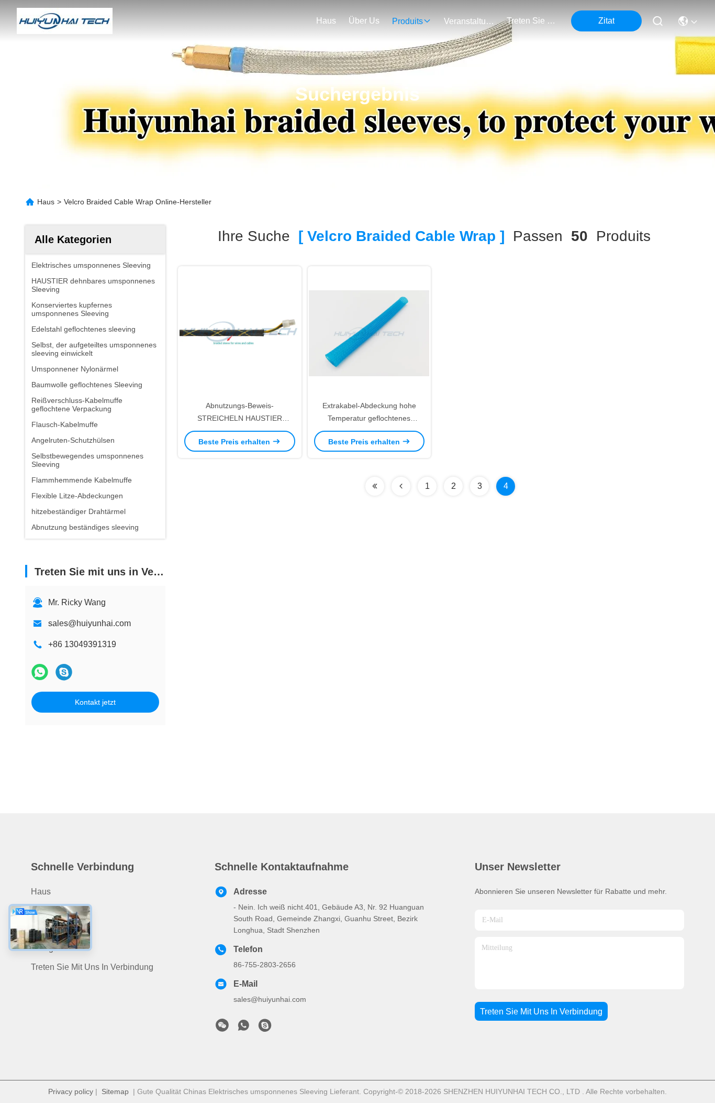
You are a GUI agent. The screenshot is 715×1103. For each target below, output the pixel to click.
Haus (326, 20)
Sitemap (115, 1091)
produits (407, 21)
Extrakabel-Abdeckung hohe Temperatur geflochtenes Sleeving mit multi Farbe (369, 418)
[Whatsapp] (39, 672)
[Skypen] (63, 672)
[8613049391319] (243, 1028)
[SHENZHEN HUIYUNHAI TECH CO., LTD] (65, 21)
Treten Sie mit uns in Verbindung (92, 967)
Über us (364, 20)
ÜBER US (50, 929)
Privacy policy (70, 1091)
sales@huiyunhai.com (89, 623)
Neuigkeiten (53, 948)
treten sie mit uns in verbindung (532, 20)
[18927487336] (265, 1028)
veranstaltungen (469, 21)
